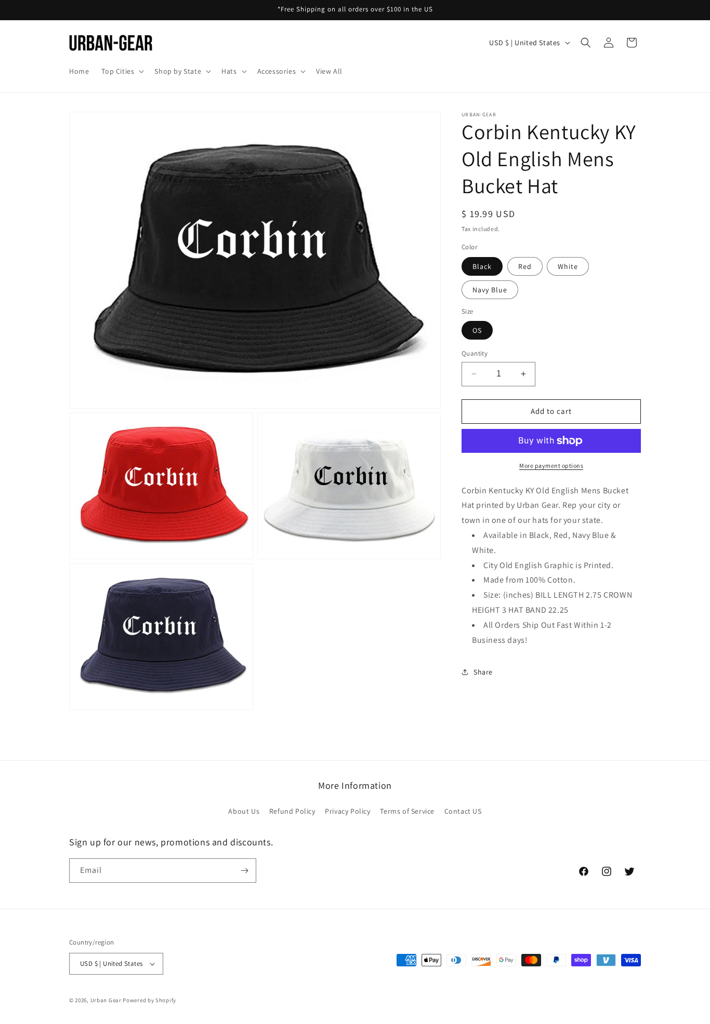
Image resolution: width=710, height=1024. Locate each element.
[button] (121, 71)
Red (525, 266)
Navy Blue (489, 289)
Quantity (475, 353)
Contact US (463, 811)
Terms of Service (407, 811)
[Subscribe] (244, 870)
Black (482, 266)
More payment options (551, 465)
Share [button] (483, 672)
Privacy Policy (347, 811)
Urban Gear (106, 1000)
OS (477, 330)
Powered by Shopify (149, 1000)
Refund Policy (292, 811)
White (568, 266)
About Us (243, 811)
